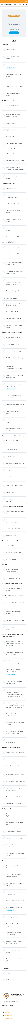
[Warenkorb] (26, 4)
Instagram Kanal (9, 1018)
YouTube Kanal (8, 1015)
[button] (26, 1)
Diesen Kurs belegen (14, 33)
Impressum (7, 1013)
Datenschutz (8, 1010)
